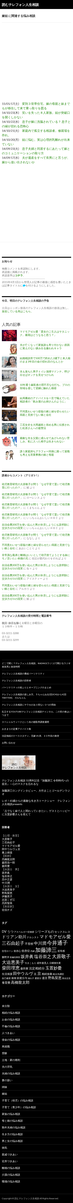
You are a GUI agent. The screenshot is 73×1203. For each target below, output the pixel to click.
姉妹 (4, 1086)
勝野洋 (5, 957)
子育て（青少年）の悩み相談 (19, 1107)
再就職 (6, 1046)
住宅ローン (7, 951)
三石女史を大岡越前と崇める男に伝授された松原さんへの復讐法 (45, 426)
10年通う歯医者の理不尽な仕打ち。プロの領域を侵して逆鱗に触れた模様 (45, 386)
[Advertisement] (36, 59)
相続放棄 (47, 973)
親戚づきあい (10, 1154)
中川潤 (6, 882)
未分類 (6, 1005)
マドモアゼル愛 (11, 845)
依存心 (17, 950)
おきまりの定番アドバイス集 (16, 728)
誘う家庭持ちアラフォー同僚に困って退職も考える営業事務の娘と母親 (45, 453)
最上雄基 (7, 852)
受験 (4, 1053)
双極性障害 (15, 957)
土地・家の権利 (11, 1059)
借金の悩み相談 (11, 1039)
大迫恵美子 (8, 889)
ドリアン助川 (14, 936)
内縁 (33, 951)
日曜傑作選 (55, 963)
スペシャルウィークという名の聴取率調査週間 (25, 722)
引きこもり (30, 963)
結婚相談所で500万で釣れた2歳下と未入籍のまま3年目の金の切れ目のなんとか (45, 360)
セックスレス (62, 931)
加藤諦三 (46, 949)
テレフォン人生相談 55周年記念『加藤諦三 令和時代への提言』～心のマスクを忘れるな (35, 782)
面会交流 (66, 978)
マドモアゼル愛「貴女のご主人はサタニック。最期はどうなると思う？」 (45, 333)
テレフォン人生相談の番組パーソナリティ (23, 673)
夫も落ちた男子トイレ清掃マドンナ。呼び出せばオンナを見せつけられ (45, 373)
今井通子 (57, 942)
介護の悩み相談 (11, 1174)
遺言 (45, 978)
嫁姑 (4, 1093)
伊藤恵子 (7, 896)
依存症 (26, 950)
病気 (4, 1147)
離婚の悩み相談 (11, 1167)
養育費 (6, 982)
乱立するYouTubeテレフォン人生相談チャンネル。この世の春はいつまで (36, 713)
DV (4, 931)
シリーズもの (44, 931)
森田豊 (6, 865)
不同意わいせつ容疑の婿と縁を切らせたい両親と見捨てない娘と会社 (45, 413)
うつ (10, 931)
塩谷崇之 (7, 876)
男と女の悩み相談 (12, 1140)
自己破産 (6, 978)
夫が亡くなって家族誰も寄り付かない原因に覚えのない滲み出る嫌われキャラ (45, 346)
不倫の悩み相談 (11, 1026)
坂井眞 (6, 872)
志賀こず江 (8, 899)
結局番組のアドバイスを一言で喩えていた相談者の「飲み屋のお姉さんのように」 (45, 399)
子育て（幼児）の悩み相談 (17, 1100)
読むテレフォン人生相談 (20, 4)
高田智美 (7, 903)
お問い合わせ (8, 742)
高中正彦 (7, 879)
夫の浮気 (7, 1066)
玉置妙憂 (53, 967)
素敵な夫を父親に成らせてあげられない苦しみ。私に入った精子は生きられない (45, 439)
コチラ (19, 275)
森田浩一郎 (8, 862)
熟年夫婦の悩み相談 (13, 1127)
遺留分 (38, 978)
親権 (13, 978)
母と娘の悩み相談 (12, 1120)
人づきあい (8, 1032)
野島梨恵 (7, 892)
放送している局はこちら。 (17, 311)
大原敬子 (7, 838)
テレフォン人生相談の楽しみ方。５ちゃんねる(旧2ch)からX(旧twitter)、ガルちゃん (34, 696)
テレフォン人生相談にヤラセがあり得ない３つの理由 (29, 704)
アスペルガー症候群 (24, 931)
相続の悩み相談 (11, 1012)
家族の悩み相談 (11, 1113)
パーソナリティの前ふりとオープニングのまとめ (26, 687)
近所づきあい (10, 1161)
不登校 (29, 943)
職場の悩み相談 (11, 1181)
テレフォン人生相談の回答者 (16, 680)
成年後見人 (43, 962)
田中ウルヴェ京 (11, 849)
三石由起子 (8, 842)
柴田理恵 (11, 967)
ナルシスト (33, 937)
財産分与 (22, 978)
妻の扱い (7, 1080)
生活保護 (7, 973)
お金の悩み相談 (11, 1019)
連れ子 (31, 978)
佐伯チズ (7, 909)
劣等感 (61, 950)
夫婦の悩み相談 (11, 1073)
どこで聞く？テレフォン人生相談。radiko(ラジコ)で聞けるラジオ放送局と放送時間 (36, 665)
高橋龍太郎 (8, 859)
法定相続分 (37, 968)
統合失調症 (58, 974)
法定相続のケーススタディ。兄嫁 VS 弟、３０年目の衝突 (30, 735)
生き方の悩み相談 (12, 1134)
